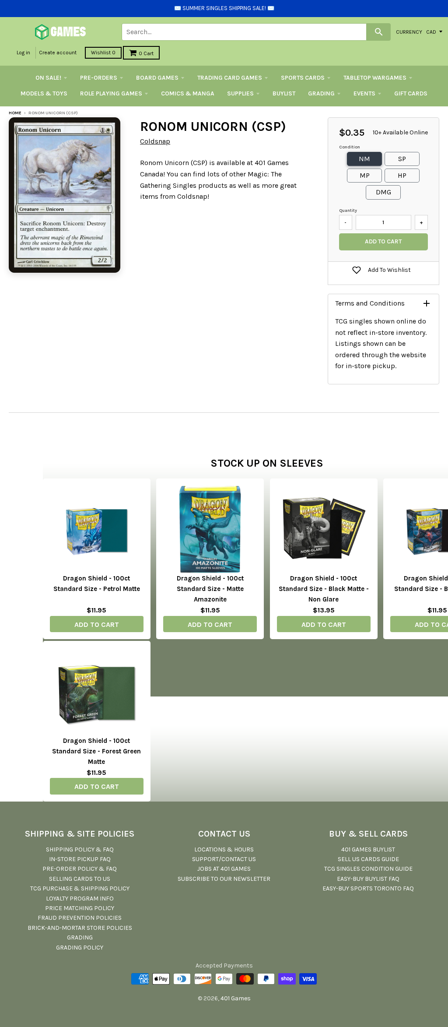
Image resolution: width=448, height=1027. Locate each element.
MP (365, 175)
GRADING (321, 93)
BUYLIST (284, 93)
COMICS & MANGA (187, 93)
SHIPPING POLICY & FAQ (80, 849)
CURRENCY (409, 31)
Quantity (348, 210)
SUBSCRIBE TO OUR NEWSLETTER (224, 879)
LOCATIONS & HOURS (224, 849)
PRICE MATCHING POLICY (79, 908)
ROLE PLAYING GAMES (111, 93)
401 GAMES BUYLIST (368, 849)
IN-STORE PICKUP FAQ (80, 859)
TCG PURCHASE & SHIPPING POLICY (80, 888)
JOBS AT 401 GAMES (224, 868)
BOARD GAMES (157, 77)
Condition (349, 147)
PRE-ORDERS (98, 77)
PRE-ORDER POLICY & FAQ (79, 868)
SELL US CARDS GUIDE (368, 859)
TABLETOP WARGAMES (374, 77)
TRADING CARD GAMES (229, 77)
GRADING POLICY (79, 947)
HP (402, 175)
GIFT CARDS (410, 93)
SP (402, 159)
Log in (23, 52)
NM (364, 159)
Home (15, 113)
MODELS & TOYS (44, 93)
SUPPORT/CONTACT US (224, 859)
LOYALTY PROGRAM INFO (80, 898)
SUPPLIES (240, 93)
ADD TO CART (96, 624)
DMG (383, 192)
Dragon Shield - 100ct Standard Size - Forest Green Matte (96, 751)
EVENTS (364, 93)
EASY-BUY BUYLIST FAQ (368, 879)
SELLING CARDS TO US (79, 879)
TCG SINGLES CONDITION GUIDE (368, 868)
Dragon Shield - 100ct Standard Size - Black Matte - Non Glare (324, 588)
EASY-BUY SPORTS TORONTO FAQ (368, 888)
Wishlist (103, 52)
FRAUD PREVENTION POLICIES (80, 917)
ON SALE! (48, 77)
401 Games (235, 998)
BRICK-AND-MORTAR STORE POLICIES (80, 928)
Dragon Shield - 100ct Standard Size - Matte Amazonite (210, 588)
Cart (146, 53)
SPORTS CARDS (303, 77)
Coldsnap (155, 141)
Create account (58, 52)
